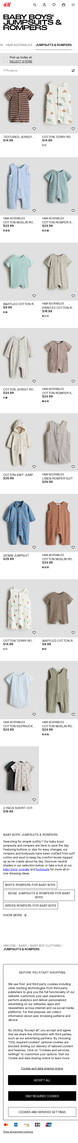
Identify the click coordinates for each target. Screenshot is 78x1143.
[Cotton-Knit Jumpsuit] (19, 442)
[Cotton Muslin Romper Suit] (19, 186)
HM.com (9, 945)
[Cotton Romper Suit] (58, 186)
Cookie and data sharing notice (42, 1068)
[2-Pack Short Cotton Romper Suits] (19, 775)
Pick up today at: (21, 57)
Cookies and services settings (42, 1112)
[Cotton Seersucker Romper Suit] (19, 690)
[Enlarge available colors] (44, 145)
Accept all (42, 1080)
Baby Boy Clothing (45, 945)
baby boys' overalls (16, 869)
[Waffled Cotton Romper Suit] (19, 272)
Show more (12, 915)
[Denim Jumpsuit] (19, 523)
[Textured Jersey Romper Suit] (19, 104)
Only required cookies (42, 1096)
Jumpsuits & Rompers (21, 949)
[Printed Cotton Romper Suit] (58, 272)
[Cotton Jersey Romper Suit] (19, 357)
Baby (23, 945)
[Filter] (72, 70)
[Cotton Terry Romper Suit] (58, 104)
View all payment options (18, 1131)
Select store (21, 61)
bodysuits (42, 869)
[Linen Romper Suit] (58, 442)
